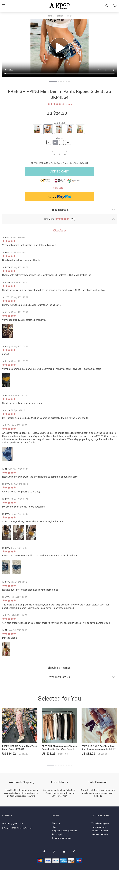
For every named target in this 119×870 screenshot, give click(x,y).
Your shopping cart (100, 823)
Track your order (98, 827)
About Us (56, 823)
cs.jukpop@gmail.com (12, 823)
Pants (69, 15)
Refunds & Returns (99, 830)
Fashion (59, 15)
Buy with (52, 197)
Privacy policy (58, 834)
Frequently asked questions (64, 830)
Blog (54, 827)
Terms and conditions (61, 838)
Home (49, 15)
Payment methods (99, 834)
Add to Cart (59, 171)
